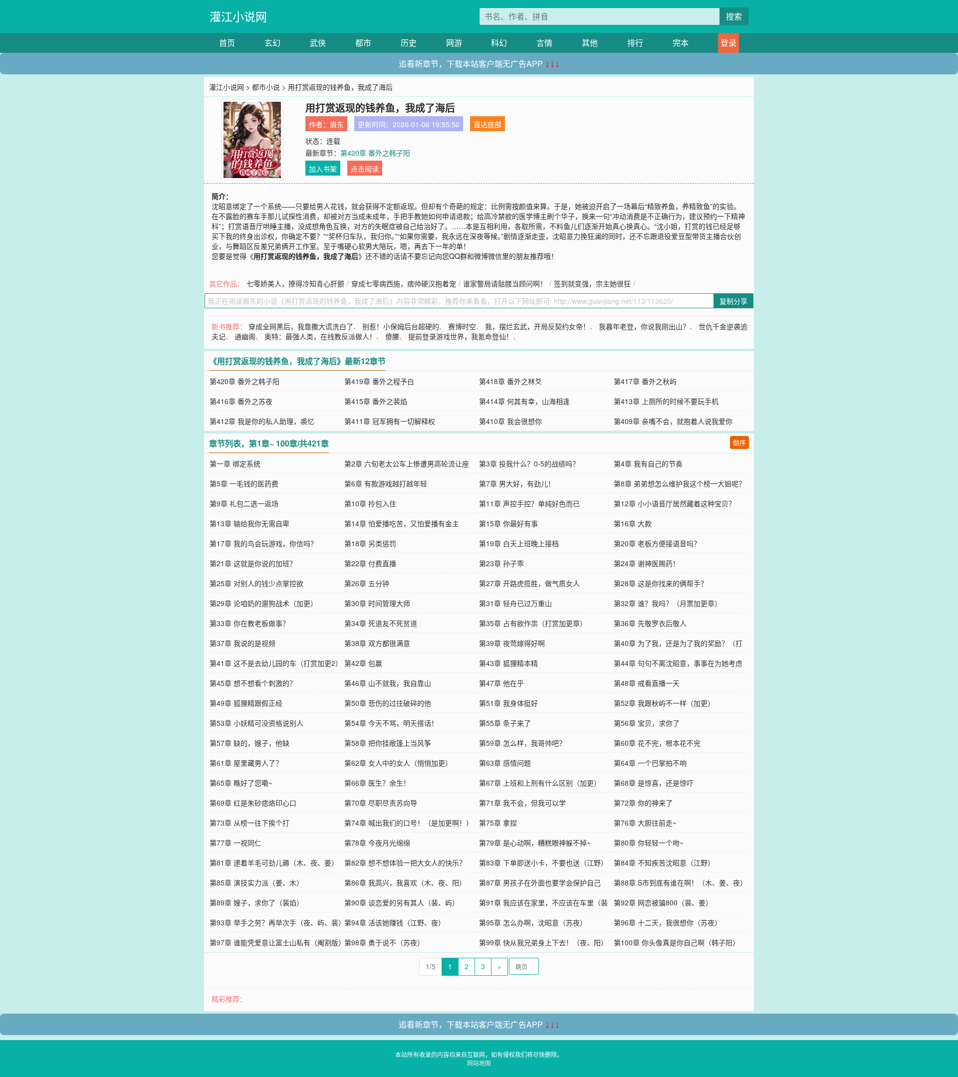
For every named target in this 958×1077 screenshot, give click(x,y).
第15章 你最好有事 (508, 523)
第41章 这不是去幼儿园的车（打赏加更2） (276, 663)
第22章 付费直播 (370, 563)
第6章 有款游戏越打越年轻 (385, 483)
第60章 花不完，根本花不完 (657, 743)
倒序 (739, 442)
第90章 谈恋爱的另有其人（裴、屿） (401, 902)
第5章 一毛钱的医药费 (244, 483)
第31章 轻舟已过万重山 (515, 603)
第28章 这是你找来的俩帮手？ (661, 583)
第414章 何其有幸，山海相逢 (524, 401)
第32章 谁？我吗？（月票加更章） (667, 603)
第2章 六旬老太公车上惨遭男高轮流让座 (406, 463)
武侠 (318, 42)
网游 (454, 42)
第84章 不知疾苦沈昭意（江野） (664, 862)
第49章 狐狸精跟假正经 (246, 703)
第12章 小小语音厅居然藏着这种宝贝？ (674, 503)
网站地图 (479, 1063)
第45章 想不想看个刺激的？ (253, 683)
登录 (728, 42)
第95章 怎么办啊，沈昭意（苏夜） (533, 922)
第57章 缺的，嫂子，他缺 (249, 743)
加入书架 (323, 169)
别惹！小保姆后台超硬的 (400, 326)
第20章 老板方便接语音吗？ (657, 543)
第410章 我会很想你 (510, 421)
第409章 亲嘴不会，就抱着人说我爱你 (673, 421)
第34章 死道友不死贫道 (380, 623)
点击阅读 (365, 169)
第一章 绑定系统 (235, 463)
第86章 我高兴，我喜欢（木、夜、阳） (405, 882)
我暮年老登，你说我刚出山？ (644, 326)
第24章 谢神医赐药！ (647, 563)
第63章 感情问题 (505, 763)
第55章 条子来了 (505, 723)
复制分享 (733, 301)
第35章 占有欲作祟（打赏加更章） (533, 623)
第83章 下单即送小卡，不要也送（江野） (543, 862)
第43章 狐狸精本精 (508, 663)
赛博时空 (462, 326)
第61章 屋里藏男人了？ (246, 763)
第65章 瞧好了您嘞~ (241, 783)
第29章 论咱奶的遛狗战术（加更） (263, 603)
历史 (409, 42)
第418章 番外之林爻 (510, 381)
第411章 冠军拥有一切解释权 (389, 421)
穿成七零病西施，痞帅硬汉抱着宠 (403, 283)
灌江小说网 (238, 16)
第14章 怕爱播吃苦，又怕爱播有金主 (401, 523)
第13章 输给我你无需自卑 (249, 523)
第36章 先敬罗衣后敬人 (650, 623)
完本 (681, 42)
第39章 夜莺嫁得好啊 (512, 643)
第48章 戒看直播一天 (647, 683)
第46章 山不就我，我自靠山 (387, 683)
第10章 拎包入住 (370, 503)
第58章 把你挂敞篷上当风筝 (387, 743)
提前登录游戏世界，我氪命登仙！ (460, 336)
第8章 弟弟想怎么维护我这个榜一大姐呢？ (679, 483)
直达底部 (487, 124)
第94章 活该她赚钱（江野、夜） (394, 922)
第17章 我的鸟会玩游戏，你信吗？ (263, 543)
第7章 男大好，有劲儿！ (517, 483)
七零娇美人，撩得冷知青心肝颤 (295, 283)
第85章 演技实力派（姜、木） (256, 882)
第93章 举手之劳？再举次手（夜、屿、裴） (277, 922)
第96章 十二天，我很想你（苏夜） (667, 922)
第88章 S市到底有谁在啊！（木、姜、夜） (680, 882)
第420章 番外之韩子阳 (375, 153)
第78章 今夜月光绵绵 (377, 843)
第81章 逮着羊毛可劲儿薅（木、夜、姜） (274, 862)
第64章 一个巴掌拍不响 (650, 763)
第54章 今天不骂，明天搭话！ (391, 723)
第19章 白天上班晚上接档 (519, 543)
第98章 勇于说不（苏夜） (384, 942)
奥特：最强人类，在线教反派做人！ (320, 336)
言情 (544, 42)
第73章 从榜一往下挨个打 (249, 823)
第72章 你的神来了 (643, 803)
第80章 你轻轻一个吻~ (649, 843)
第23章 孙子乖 (501, 563)
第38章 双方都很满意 (377, 643)
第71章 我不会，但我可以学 (522, 803)
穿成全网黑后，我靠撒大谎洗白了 (300, 326)
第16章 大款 (633, 523)
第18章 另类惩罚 (370, 543)
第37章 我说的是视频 (242, 643)
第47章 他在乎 (501, 683)
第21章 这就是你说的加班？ (253, 563)
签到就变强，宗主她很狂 (592, 283)
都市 (363, 42)
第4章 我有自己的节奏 (648, 463)
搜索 (734, 16)
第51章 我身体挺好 (508, 703)
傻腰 (392, 336)
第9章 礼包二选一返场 (244, 503)
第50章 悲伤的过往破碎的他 (387, 703)
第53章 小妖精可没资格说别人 (256, 723)
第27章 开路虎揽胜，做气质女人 (529, 583)
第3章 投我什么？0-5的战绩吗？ (529, 463)
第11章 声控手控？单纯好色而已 (529, 503)
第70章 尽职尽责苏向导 (380, 803)
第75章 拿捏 (498, 823)
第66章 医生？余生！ (377, 783)
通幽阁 (245, 336)
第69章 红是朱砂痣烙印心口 (253, 803)
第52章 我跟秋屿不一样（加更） (664, 703)
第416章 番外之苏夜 (241, 401)
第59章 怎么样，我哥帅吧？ (522, 743)
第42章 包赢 (363, 663)
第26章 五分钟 (366, 583)
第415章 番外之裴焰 (375, 401)
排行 (635, 42)
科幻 (499, 42)
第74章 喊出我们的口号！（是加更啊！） (408, 823)
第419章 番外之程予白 (379, 381)
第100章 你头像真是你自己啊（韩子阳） (676, 942)
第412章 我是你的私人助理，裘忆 (262, 421)
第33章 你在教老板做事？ (249, 623)
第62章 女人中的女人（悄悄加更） (398, 763)
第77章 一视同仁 (235, 843)
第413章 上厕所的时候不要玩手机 (666, 401)
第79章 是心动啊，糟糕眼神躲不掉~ (535, 843)
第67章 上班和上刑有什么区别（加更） (540, 783)
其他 (590, 42)
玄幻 (272, 42)
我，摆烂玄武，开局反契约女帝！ (537, 326)
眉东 (337, 124)
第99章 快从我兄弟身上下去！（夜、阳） (543, 942)
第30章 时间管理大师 (377, 603)
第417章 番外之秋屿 (645, 381)
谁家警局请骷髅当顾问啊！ (505, 283)
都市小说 (266, 87)
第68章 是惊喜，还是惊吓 (654, 783)
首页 (227, 42)
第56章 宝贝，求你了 (647, 723)
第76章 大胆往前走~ (645, 823)
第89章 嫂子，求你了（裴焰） (256, 902)
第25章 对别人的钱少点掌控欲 (256, 583)
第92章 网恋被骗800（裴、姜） (663, 902)
